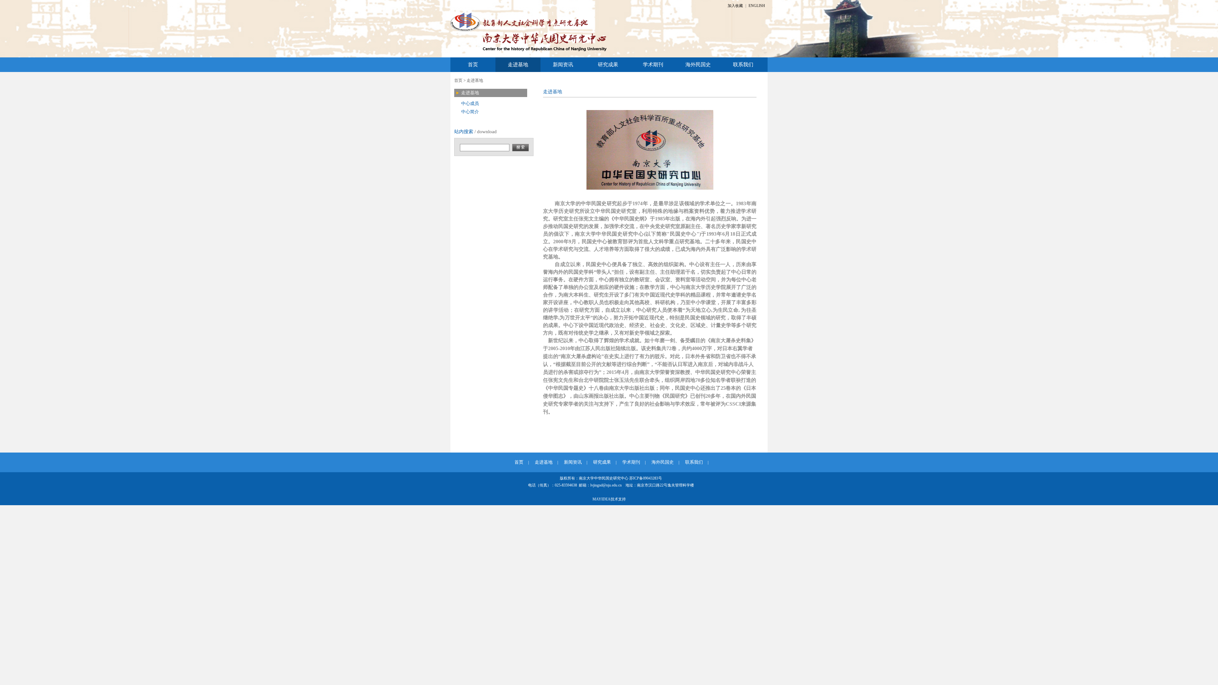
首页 (473, 64)
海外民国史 (698, 64)
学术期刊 (653, 64)
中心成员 (470, 103)
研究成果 (608, 64)
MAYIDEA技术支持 (609, 499)
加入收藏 (735, 5)
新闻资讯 (563, 64)
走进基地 (518, 64)
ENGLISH (757, 5)
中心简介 (470, 111)
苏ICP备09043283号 (645, 478)
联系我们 (743, 64)
